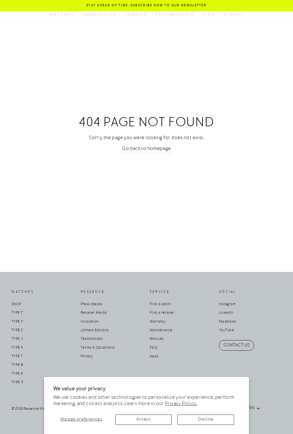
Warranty (157, 321)
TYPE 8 (17, 365)
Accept (143, 419)
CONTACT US (236, 345)
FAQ (153, 348)
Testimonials (175, 15)
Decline (206, 419)
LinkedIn (226, 313)
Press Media (91, 304)
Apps (154, 356)
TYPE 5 (17, 348)
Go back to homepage (146, 149)
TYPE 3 (17, 339)
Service (136, 15)
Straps (234, 15)
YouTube (226, 330)
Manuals (157, 339)
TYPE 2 (17, 330)
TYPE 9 (17, 374)
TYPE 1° (17, 313)
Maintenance (161, 330)
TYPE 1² (17, 321)
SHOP (16, 304)
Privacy (87, 356)
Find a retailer (162, 313)
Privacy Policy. (181, 404)
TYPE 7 (17, 356)
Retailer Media (94, 313)
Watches (61, 15)
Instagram (227, 304)
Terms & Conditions (98, 348)
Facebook (227, 321)
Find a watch (160, 304)
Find (209, 15)
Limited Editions (95, 330)
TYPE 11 (17, 382)
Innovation (99, 15)
